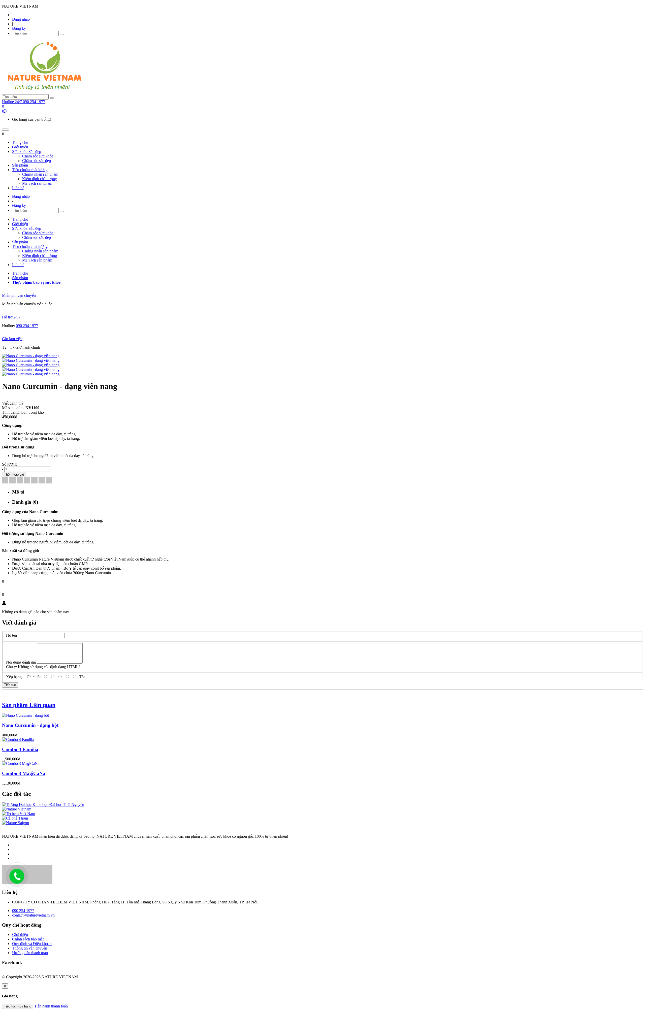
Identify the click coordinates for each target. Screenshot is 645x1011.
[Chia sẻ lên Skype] (42, 480)
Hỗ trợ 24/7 (11, 317)
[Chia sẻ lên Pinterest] (27, 480)
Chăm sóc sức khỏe (37, 156)
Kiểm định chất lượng (39, 179)
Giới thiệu (20, 147)
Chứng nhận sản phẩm (40, 174)
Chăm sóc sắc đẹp (36, 160)
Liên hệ (18, 188)
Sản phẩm (20, 165)
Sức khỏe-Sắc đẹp (26, 151)
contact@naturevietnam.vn (33, 915)
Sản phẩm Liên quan (28, 705)
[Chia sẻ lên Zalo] (49, 480)
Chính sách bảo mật (28, 939)
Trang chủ (20, 142)
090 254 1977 (27, 325)
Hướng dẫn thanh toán (30, 953)
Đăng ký (19, 28)
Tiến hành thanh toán (51, 1006)
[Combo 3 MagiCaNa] (21, 763)
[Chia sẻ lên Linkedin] (20, 480)
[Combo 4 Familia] (18, 739)
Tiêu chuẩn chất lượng (30, 170)
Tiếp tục (10, 685)
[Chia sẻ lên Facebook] (5, 480)
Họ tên (11, 635)
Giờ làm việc (12, 339)
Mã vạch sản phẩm (37, 183)
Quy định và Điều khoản (32, 943)
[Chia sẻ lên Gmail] (34, 480)
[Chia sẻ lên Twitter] (12, 480)
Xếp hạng (14, 677)
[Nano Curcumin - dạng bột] (25, 715)
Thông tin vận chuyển (29, 948)
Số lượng (9, 464)
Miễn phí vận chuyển (19, 295)
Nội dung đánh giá (21, 662)
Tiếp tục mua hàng (17, 1006)
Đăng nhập (21, 19)
